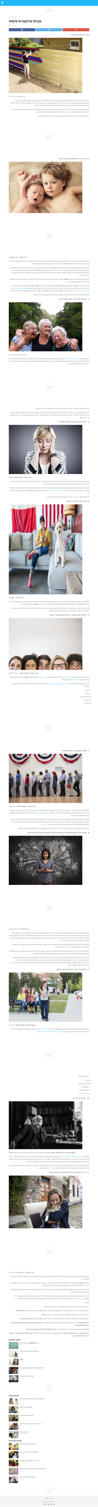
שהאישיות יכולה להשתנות (71, 359)
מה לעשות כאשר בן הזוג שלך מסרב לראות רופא (32, 1399)
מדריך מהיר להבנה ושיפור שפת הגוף (29, 1460)
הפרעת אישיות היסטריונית (27, 1376)
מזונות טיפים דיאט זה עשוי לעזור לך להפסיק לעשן (33, 1468)
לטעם (47, 813)
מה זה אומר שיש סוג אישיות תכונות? (29, 1351)
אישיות (43, 1032)
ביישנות (75, 497)
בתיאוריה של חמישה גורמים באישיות (59, 684)
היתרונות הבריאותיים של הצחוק (28, 1444)
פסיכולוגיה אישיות (12, 17)
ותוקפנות (39, 481)
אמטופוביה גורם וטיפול (26, 1407)
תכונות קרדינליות (66, 1157)
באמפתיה (44, 824)
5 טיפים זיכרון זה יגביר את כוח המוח (29, 1452)
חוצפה (87, 690)
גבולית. (38, 1032)
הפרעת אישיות (43, 1029)
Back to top (49, 1498)
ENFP (21, 1359)
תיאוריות (19, 17)
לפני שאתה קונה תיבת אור (26, 1415)
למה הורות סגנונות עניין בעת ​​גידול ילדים (30, 1423)
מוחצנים (47, 1289)
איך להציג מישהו (24, 1432)
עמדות (52, 1168)
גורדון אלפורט (42, 677)
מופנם (78, 1292)
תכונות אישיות (67, 677)
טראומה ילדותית (84, 1093)
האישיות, (67, 112)
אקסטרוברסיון (79, 291)
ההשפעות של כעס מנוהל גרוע (27, 1477)
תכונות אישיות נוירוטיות (57, 490)
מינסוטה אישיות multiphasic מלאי (29, 1343)
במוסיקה (40, 813)
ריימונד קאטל (74, 680)
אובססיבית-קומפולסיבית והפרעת (54, 1032)
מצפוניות (68, 947)
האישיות (86, 100)
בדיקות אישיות (79, 1298)
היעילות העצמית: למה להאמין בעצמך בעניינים (32, 1368)
